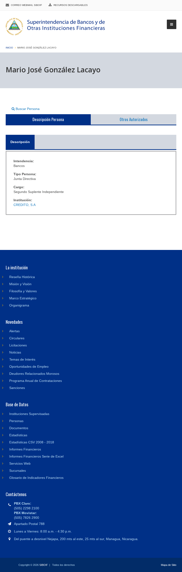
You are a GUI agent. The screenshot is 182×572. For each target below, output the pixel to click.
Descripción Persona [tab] (48, 119)
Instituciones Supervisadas (29, 414)
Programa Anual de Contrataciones (35, 381)
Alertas (14, 331)
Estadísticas (18, 435)
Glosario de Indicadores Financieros (36, 478)
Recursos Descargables (71, 5)
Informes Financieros (25, 449)
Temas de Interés (22, 359)
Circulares (16, 338)
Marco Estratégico (22, 298)
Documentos (18, 428)
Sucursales (17, 470)
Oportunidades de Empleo (29, 366)
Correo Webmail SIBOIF (26, 5)
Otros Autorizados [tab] (134, 119)
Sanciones (17, 388)
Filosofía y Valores (23, 291)
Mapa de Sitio (168, 564)
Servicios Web (20, 463)
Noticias (15, 352)
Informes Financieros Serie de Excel (36, 456)
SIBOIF (43, 564)
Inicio (9, 47)
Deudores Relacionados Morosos (34, 374)
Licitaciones (18, 345)
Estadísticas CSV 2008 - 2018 (31, 442)
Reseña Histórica (22, 277)
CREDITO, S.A (25, 205)
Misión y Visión (20, 284)
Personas (16, 421)
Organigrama (19, 305)
